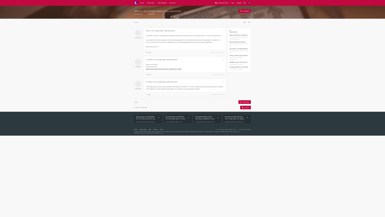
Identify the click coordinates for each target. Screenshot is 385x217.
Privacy (155, 129)
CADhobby (193, 131)
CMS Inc (145, 14)
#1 (223, 30)
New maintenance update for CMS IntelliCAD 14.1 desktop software (239, 35)
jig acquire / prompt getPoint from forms (239, 49)
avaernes (151, 14)
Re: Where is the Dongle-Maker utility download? (161, 60)
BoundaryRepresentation (237, 42)
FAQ (150, 129)
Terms (161, 129)
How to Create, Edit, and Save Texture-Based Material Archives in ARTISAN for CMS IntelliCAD (239, 55)
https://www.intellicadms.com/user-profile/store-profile (163, 69)
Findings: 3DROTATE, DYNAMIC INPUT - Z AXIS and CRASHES (239, 67)
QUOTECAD (185, 131)
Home (135, 129)
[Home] (136, 3)
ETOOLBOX (178, 131)
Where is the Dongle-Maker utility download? (157, 11)
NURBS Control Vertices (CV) (238, 62)
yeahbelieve (138, 89)
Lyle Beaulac (138, 37)
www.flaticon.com (158, 133)
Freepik (148, 133)
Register (239, 3)
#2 (223, 59)
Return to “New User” (141, 107)
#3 (223, 81)
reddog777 (138, 66)
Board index (143, 129)
